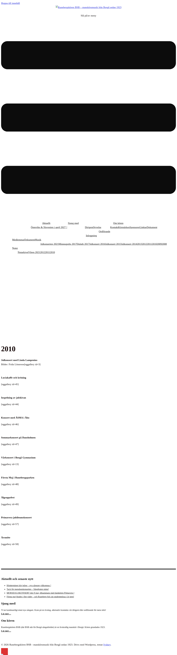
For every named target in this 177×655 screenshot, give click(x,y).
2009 (159, 244)
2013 (139, 244)
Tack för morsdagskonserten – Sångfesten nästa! (28, 589)
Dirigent (89, 227)
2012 (144, 244)
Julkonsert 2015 (113, 244)
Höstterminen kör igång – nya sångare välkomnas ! (29, 585)
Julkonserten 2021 (49, 244)
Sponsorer (135, 227)
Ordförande (104, 231)
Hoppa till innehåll (10, 3)
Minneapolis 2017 (68, 244)
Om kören (118, 223)
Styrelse (97, 227)
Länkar (143, 227)
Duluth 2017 (83, 244)
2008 (164, 244)
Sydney (107, 644)
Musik (38, 239)
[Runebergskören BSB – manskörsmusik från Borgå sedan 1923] (88, 7)
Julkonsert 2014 (129, 244)
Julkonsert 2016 (97, 244)
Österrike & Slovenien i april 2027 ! (49, 227)
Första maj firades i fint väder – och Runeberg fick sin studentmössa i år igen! (40, 596)
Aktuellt (46, 223)
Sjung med (73, 223)
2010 (154, 244)
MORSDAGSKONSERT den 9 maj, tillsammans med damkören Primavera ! (40, 593)
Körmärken (124, 227)
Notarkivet (23, 252)
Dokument (152, 227)
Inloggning (91, 235)
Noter (15, 248)
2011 (149, 244)
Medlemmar (18, 239)
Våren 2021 (34, 252)
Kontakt (114, 227)
